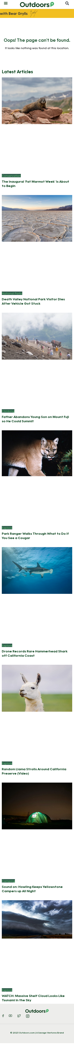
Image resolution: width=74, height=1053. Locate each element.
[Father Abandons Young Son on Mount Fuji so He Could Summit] (37, 335)
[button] (6, 3)
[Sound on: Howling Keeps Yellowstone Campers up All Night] (37, 805)
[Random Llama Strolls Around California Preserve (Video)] (37, 687)
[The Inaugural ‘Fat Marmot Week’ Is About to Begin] (37, 100)
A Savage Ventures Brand (50, 1032)
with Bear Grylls (14, 13)
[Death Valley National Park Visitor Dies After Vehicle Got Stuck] (37, 218)
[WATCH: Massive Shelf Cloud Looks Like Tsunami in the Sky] (37, 918)
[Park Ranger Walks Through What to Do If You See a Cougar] (37, 453)
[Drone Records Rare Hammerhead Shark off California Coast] (37, 570)
